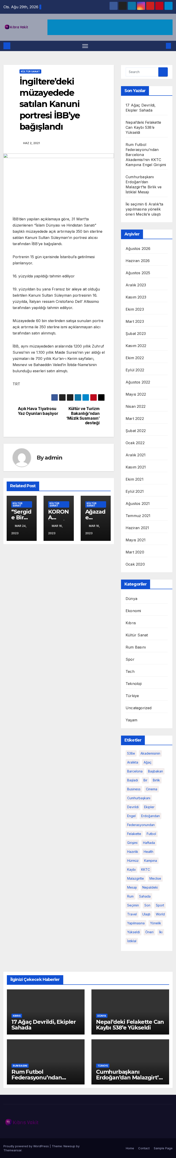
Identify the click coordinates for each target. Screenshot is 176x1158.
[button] (161, 46)
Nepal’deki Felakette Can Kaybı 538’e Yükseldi (143, 127)
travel (132, 914)
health (148, 852)
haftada (149, 843)
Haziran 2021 (137, 528)
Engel (131, 816)
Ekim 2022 (135, 358)
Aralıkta (132, 762)
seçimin (133, 905)
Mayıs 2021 (136, 540)
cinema (151, 789)
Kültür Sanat (30, 71)
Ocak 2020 (135, 564)
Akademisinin (150, 753)
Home (130, 1148)
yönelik (155, 923)
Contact (144, 1148)
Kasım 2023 (136, 297)
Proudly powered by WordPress (26, 1146)
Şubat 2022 (136, 430)
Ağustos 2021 (138, 503)
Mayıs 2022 (136, 394)
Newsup (69, 1146)
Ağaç (147, 762)
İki (160, 932)
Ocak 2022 (135, 443)
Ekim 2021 (134, 479)
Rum (130, 896)
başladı (132, 780)
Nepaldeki (150, 887)
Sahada (145, 896)
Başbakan (155, 771)
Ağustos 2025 (138, 273)
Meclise (155, 878)
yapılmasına (136, 923)
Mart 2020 (135, 552)
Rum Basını (136, 647)
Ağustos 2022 (138, 382)
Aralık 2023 (136, 285)
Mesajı (132, 887)
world (160, 914)
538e (131, 753)
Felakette (134, 834)
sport (160, 905)
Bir (145, 780)
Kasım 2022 (136, 345)
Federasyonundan (141, 825)
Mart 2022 (135, 418)
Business (133, 789)
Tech (130, 671)
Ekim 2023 (135, 309)
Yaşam (131, 720)
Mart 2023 (135, 321)
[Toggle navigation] (85, 45)
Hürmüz (133, 860)
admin (53, 457)
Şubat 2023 (136, 333)
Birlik (156, 780)
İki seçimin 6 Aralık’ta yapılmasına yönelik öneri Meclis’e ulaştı (144, 209)
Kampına (150, 860)
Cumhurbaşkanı (138, 798)
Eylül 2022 (135, 370)
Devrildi (133, 807)
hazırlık (132, 852)
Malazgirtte (135, 878)
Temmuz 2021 (138, 515)
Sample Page (163, 1148)
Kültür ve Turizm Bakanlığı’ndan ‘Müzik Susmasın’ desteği (82, 415)
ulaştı (146, 914)
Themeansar (12, 1150)
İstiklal (131, 941)
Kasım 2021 (136, 467)
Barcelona (135, 771)
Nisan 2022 (136, 406)
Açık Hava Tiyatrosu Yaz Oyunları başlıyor (38, 411)
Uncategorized (139, 708)
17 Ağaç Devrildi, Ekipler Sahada (43, 1024)
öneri (149, 932)
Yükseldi (133, 932)
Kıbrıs (131, 623)
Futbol (151, 834)
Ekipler (149, 807)
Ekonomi (133, 610)
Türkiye (132, 695)
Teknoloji (134, 683)
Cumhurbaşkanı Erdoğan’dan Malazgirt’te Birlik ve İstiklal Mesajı (130, 1077)
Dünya (131, 598)
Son (147, 905)
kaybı (131, 869)
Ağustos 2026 (138, 248)
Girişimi (132, 843)
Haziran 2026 (138, 260)
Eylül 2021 (135, 491)
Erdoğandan (150, 816)
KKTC (145, 869)
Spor (130, 659)
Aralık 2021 (136, 455)
